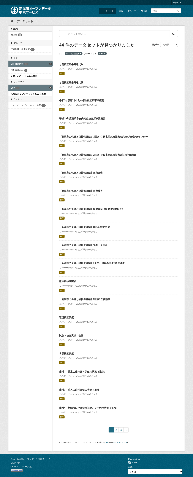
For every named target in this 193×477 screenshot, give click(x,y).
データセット (107, 10)
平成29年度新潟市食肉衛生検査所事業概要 (82, 118)
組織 (121, 10)
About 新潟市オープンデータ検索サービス (31, 458)
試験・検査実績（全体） (72, 335)
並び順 (155, 44)
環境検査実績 (66, 317)
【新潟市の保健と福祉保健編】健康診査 (81, 172)
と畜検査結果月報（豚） (72, 82)
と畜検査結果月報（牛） (72, 64)
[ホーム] (12, 21)
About (144, 10)
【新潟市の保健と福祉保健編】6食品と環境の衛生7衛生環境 (92, 263)
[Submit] (178, 10)
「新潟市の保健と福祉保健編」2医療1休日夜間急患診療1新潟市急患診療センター (103, 136)
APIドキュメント (120, 442)
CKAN (133, 462)
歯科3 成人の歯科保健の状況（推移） (80, 389)
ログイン (177, 2)
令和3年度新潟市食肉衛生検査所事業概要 (81, 100)
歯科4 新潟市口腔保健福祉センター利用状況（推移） (89, 407)
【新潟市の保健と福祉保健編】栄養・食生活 (83, 245)
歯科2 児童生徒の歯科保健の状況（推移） (82, 371)
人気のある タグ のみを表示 (24, 76)
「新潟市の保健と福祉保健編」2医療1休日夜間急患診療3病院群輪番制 (97, 154)
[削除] (80, 53)
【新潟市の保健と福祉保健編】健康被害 (81, 190)
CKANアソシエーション (22, 466)
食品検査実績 (66, 353)
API (107, 442)
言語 (130, 466)
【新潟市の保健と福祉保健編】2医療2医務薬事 (84, 299)
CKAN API (15, 462)
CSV (61, 73)
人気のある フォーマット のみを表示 (28, 93)
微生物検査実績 (67, 281)
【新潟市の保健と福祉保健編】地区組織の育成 (84, 227)
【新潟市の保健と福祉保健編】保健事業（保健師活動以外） (91, 209)
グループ (132, 10)
